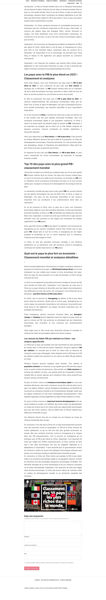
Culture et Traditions (52, 1)
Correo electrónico (30, 545)
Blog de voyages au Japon (32, 588)
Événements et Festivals (75, 1)
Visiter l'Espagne (63, 588)
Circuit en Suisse (44, 588)
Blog (77, 3)
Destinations (63, 1)
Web (25, 553)
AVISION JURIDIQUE (65, 580)
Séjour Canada (54, 588)
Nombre (27, 536)
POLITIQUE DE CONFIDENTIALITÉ (50, 580)
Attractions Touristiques (37, 1)
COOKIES (37, 580)
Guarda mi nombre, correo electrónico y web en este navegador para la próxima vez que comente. (50, 562)
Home (27, 1)
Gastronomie (70, 3)
